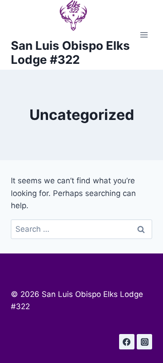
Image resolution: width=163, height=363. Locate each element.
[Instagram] (144, 341)
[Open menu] (143, 35)
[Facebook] (126, 341)
